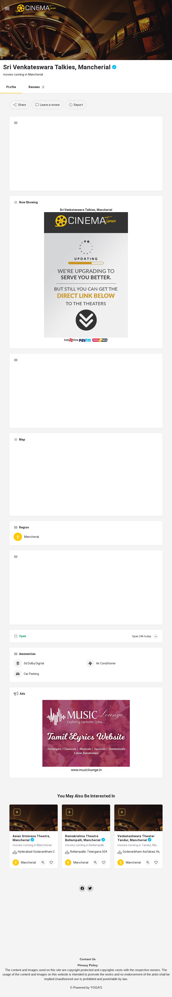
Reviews (36, 87)
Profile (11, 87)
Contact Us (88, 959)
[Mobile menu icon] (7, 8)
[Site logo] (37, 8)
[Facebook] (82, 888)
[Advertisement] (86, 157)
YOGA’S (96, 987)
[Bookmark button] (51, 862)
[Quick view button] (43, 862)
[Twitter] (90, 888)
